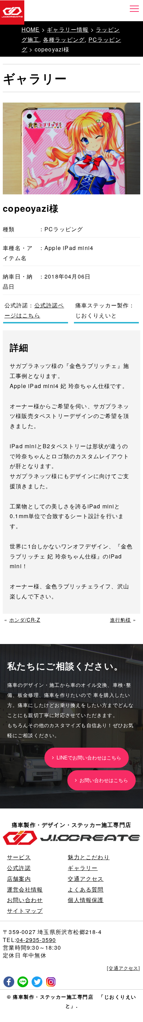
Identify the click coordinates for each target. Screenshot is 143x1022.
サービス (19, 857)
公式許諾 (19, 868)
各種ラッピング (64, 39)
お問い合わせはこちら (102, 779)
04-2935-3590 (36, 940)
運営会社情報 (25, 889)
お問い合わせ (25, 900)
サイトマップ (25, 911)
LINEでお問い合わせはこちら (87, 757)
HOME (31, 29)
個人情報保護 (85, 900)
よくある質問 (85, 889)
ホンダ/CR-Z (25, 619)
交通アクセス (85, 879)
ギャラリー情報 (68, 29)
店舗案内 (19, 879)
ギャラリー (83, 868)
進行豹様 (120, 619)
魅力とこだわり (88, 857)
